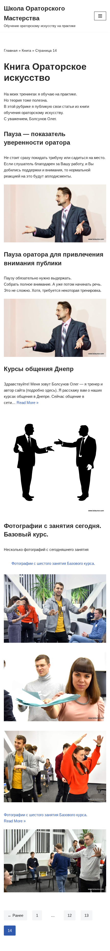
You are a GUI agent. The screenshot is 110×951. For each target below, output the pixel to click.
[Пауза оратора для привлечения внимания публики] (55, 328)
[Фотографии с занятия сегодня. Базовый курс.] (55, 860)
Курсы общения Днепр (39, 368)
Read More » (27, 402)
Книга (26, 50)
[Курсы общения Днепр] (55, 462)
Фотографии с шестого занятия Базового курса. (53, 563)
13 (86, 915)
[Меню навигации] (100, 16)
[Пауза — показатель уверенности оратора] (55, 213)
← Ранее (15, 915)
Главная (11, 50)
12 (70, 915)
